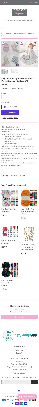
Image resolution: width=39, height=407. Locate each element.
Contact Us (19, 353)
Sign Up (34, 382)
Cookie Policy (19, 356)
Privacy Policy (19, 361)
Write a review (20, 317)
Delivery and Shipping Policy (19, 358)
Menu (6, 2)
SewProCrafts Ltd (14, 396)
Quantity (3, 93)
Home (3, 28)
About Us (19, 350)
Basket (35, 2)
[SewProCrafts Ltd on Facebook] (19, 391)
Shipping (4, 88)
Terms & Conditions (19, 370)
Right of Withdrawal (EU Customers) (19, 367)
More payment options (10, 118)
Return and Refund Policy (19, 364)
